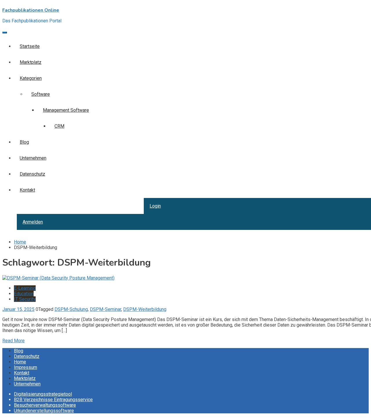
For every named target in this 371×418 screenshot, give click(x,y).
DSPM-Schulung (71, 309)
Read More (13, 340)
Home (20, 362)
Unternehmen (27, 384)
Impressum (25, 367)
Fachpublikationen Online (30, 10)
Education (24, 293)
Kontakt (21, 373)
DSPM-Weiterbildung (144, 309)
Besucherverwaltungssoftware (45, 405)
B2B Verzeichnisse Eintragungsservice (53, 399)
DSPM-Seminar (105, 309)
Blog (18, 351)
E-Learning (25, 288)
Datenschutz (26, 356)
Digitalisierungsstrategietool (43, 394)
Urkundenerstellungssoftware (44, 410)
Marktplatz (25, 378)
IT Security (25, 299)
